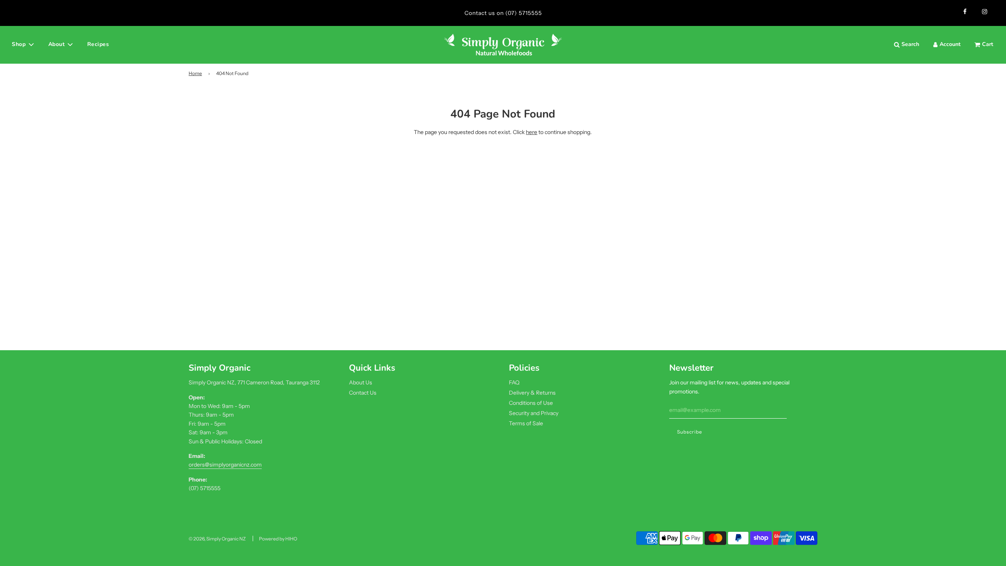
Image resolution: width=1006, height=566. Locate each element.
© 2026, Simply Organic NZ (217, 539)
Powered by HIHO (278, 539)
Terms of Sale (526, 423)
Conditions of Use (531, 402)
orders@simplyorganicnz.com (225, 464)
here (531, 132)
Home (195, 73)
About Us (360, 382)
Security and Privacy (533, 413)
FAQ (514, 382)
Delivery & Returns (532, 392)
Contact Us (362, 392)
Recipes (98, 44)
